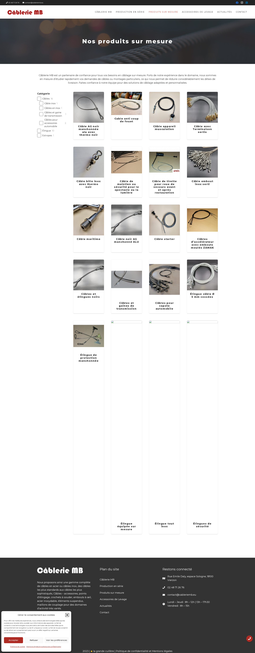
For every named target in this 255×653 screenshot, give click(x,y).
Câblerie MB (107, 579)
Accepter (13, 640)
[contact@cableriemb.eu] (164, 595)
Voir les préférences (56, 640)
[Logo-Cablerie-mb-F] (25, 12)
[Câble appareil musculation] (164, 116)
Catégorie (43, 93)
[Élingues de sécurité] (202, 427)
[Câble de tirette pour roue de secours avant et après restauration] (164, 172)
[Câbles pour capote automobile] (164, 286)
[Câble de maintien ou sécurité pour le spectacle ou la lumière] (126, 172)
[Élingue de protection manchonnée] (88, 427)
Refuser (34, 640)
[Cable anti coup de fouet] (126, 116)
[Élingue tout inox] (164, 427)
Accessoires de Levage (113, 599)
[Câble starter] (164, 228)
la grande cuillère (103, 651)
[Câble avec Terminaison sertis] (202, 116)
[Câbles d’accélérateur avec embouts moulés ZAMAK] (202, 228)
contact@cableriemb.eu (181, 594)
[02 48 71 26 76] (164, 587)
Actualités (106, 605)
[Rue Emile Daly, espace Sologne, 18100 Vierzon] (164, 578)
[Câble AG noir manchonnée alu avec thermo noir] (88, 116)
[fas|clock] (164, 604)
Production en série (111, 586)
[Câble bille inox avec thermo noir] (88, 172)
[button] (67, 615)
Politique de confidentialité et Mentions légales (144, 651)
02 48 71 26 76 (175, 587)
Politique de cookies (17, 647)
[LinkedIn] (246, 2)
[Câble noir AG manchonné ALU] (126, 228)
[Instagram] (241, 2)
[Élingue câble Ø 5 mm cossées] (202, 286)
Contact (104, 612)
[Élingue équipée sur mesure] (126, 427)
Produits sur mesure (112, 592)
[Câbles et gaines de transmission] (126, 286)
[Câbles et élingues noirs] (88, 286)
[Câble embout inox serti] (202, 172)
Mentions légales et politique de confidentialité (43, 647)
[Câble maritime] (88, 228)
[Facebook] (237, 2)
